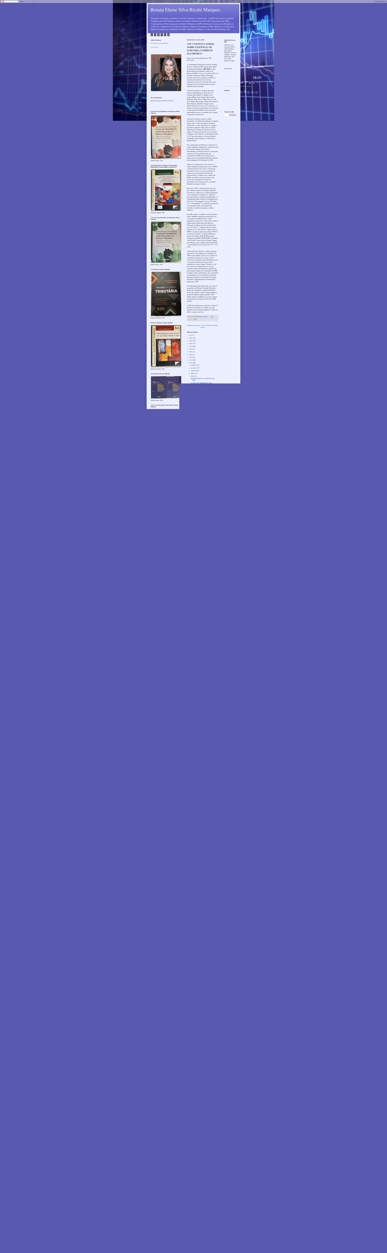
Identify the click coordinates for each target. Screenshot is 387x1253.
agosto (193, 373)
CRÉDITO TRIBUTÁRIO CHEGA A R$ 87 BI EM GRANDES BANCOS (204, 481)
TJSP (154, 1206)
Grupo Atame (201, 1234)
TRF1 (154, 1209)
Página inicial (202, 326)
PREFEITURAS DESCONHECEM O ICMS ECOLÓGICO (203, 406)
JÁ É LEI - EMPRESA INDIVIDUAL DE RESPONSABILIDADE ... (202, 432)
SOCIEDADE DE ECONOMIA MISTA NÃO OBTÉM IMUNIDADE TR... (203, 503)
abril (192, 567)
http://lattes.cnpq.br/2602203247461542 (162, 101)
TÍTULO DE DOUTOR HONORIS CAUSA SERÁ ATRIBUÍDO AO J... (203, 534)
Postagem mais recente (193, 325)
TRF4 (154, 1216)
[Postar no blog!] (191, 319)
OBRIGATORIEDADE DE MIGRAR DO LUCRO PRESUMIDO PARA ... (202, 419)
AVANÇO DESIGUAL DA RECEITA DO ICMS (202, 379)
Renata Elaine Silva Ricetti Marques (185, 9)
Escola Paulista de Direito (204, 1231)
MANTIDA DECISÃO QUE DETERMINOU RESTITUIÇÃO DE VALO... (203, 521)
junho (193, 561)
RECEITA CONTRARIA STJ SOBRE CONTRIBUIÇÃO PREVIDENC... (201, 397)
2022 (190, 335)
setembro (193, 371)
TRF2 (154, 1211)
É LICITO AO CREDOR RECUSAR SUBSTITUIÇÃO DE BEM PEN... (201, 384)
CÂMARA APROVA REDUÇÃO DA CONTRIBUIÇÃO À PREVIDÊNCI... (202, 490)
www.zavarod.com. (196, 828)
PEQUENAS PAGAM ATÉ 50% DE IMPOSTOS (201, 388)
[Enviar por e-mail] (189, 319)
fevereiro (193, 572)
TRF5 (154, 1218)
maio (192, 564)
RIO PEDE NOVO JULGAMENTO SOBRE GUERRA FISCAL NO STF (203, 441)
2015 (190, 352)
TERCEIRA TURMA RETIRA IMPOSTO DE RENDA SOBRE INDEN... (203, 472)
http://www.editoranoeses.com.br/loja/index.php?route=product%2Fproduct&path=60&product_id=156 (168, 1227)
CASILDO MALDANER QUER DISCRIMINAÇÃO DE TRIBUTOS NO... (203, 392)
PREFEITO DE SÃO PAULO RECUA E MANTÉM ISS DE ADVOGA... (202, 512)
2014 (190, 354)
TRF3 (154, 1213)
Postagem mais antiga (211, 325)
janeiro (193, 575)
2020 (190, 338)
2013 (190, 357)
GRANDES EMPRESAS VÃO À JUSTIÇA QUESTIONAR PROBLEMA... (202, 459)
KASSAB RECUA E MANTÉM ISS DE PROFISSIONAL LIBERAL (202, 530)
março (193, 569)
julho (192, 376)
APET (198, 1226)
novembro (194, 368)
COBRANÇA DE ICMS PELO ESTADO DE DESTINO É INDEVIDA (203, 499)
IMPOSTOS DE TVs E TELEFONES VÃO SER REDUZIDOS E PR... (203, 548)
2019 (190, 341)
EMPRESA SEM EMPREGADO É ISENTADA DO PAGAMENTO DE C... (204, 468)
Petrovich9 (197, 1240)
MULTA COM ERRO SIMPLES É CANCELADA (200, 424)
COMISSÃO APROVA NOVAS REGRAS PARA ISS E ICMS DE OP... (202, 410)
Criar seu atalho (154, 47)
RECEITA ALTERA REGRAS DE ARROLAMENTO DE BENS (200, 428)
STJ (153, 1204)
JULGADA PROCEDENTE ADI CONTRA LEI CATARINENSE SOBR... (204, 450)
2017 (190, 346)
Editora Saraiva (201, 1229)
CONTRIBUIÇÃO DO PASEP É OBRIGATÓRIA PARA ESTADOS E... (202, 557)
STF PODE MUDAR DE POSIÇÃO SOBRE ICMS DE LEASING (203, 437)
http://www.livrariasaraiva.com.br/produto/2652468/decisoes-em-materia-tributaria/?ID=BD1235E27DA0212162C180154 (171, 1234)
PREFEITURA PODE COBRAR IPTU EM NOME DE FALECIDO (202, 539)
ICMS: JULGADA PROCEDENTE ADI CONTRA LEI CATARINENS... (202, 526)
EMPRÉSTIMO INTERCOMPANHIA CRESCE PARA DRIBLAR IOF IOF (201, 543)
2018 (190, 343)
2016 (190, 349)
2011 (190, 363)
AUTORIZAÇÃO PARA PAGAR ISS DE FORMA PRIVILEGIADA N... (202, 463)
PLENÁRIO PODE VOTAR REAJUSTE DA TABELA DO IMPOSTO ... (203, 517)
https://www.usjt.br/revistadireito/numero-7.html (201, 935)
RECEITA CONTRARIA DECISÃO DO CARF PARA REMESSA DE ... (204, 446)
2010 (190, 578)
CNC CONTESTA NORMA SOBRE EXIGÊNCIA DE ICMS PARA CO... (201, 508)
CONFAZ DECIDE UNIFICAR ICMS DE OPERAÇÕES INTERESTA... (202, 477)
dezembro (194, 365)
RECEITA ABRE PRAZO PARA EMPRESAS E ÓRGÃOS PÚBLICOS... (203, 455)
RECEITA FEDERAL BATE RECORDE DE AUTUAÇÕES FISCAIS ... (203, 401)
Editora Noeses (156, 1231)
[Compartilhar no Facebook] (194, 319)
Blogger (211, 1240)
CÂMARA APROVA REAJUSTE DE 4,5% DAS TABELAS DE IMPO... (202, 495)
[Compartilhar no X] (192, 319)
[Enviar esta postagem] (211, 316)
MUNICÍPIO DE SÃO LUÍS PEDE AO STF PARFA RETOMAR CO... (203, 552)
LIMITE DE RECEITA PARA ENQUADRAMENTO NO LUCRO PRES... (203, 415)
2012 (190, 360)
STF (153, 1201)
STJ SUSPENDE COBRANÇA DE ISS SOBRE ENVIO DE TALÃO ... (204, 486)
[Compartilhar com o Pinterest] (196, 319)
